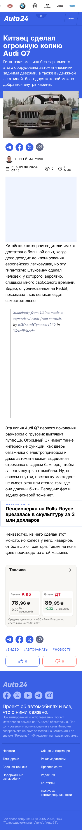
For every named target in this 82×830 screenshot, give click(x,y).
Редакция (48, 775)
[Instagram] (49, 695)
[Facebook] (7, 695)
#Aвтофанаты (35, 649)
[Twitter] (17, 695)
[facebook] (19, 147)
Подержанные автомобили (13, 777)
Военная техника (15, 767)
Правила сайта (52, 767)
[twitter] (29, 147)
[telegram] (9, 147)
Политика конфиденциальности (56, 793)
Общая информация (55, 751)
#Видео (12, 649)
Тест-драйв (11, 759)
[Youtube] (28, 695)
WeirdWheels (24, 330)
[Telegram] (38, 695)
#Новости (62, 649)
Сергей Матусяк (29, 159)
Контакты (48, 783)
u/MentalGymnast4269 (37, 324)
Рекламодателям (53, 759)
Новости (9, 751)
